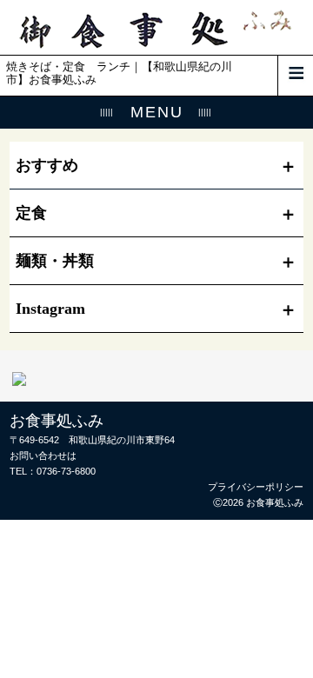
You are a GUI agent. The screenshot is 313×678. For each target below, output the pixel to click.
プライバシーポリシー (255, 487)
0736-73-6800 (66, 471)
